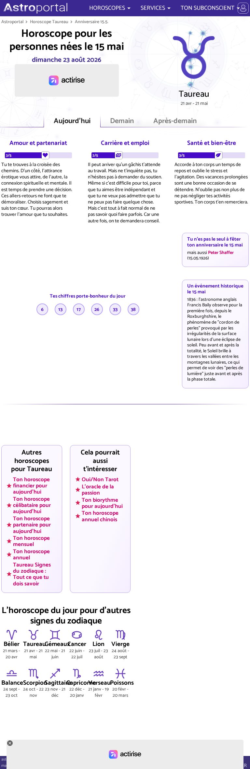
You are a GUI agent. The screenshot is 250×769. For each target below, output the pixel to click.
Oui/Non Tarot (100, 479)
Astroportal (12, 21)
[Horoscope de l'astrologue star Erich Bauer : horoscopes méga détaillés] (34, 8)
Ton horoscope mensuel (31, 541)
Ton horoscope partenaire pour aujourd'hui (32, 525)
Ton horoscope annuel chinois (100, 516)
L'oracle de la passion (98, 489)
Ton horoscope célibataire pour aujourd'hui (32, 505)
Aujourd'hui (72, 121)
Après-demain (175, 121)
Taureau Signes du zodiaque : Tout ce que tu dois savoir (32, 574)
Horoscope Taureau (49, 21)
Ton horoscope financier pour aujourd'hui (31, 485)
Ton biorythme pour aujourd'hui (102, 503)
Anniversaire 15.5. (91, 21)
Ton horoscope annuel (31, 554)
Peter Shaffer (221, 252)
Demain (122, 121)
